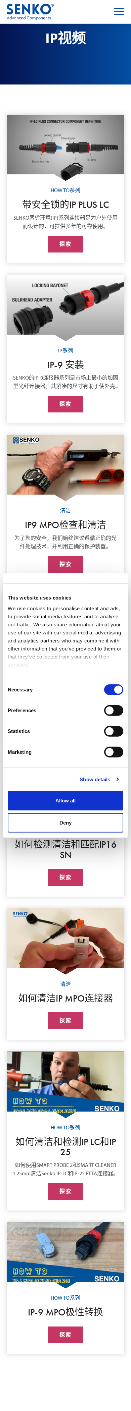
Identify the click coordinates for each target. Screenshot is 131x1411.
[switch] (113, 710)
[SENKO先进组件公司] (30, 7)
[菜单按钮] (119, 11)
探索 (65, 243)
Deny (65, 822)
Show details (95, 779)
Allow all (65, 800)
